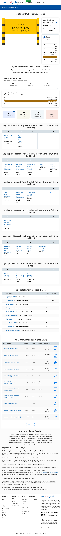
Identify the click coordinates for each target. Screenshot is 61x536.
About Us (24, 499)
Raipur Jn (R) (42, 164)
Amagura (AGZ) (11, 308)
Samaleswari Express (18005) (12, 410)
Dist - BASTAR (7, 277)
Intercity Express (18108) (11, 355)
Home (3, 7)
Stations (8, 7)
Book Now (55, 348)
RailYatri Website (53, 472)
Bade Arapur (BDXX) (12, 311)
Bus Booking (28, 2)
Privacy (44, 533)
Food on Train (15, 505)
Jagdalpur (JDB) (11, 297)
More (18, 5)
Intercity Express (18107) (11, 348)
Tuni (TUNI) (31, 192)
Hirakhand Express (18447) (11, 362)
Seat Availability (6, 508)
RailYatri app (44, 472)
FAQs (23, 503)
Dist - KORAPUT (7, 252)
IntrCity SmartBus (33, 499)
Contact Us (24, 501)
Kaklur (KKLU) (10, 304)
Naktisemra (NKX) (11, 319)
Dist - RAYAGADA (8, 224)
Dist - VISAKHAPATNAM (9, 139)
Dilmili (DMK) (10, 300)
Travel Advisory (6, 518)
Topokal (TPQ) (10, 326)
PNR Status (5, 503)
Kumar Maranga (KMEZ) (13, 330)
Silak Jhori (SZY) (11, 323)
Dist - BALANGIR (7, 196)
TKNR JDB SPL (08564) (10, 403)
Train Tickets (20, 2)
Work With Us (25, 511)
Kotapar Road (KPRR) (7, 248)
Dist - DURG (52, 168)
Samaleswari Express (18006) (12, 417)
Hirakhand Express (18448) (11, 369)
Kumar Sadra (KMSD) (12, 315)
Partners (24, 505)
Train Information (38, 2)
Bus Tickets (15, 501)
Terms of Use (38, 533)
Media (23, 513)
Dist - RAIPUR (41, 166)
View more (30, 424)
